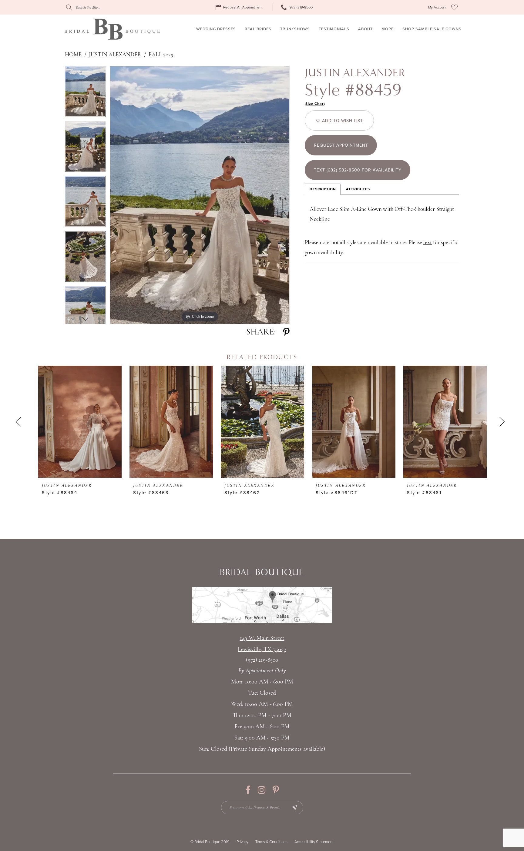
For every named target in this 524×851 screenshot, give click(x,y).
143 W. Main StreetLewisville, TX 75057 (262, 644)
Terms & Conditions (271, 841)
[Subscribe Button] (294, 807)
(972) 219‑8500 (262, 660)
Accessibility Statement (314, 841)
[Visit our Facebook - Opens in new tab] (247, 790)
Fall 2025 (161, 55)
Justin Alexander (115, 55)
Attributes (358, 189)
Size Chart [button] (315, 103)
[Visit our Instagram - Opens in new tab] (261, 790)
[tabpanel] (85, 93)
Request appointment (341, 145)
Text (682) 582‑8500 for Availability (357, 170)
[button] (437, 7)
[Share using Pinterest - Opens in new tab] (286, 332)
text (427, 243)
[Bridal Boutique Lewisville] (112, 29)
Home (73, 55)
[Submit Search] (69, 7)
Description (323, 189)
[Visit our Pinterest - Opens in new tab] (276, 790)
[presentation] (80, 422)
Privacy (242, 841)
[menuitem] (240, 7)
